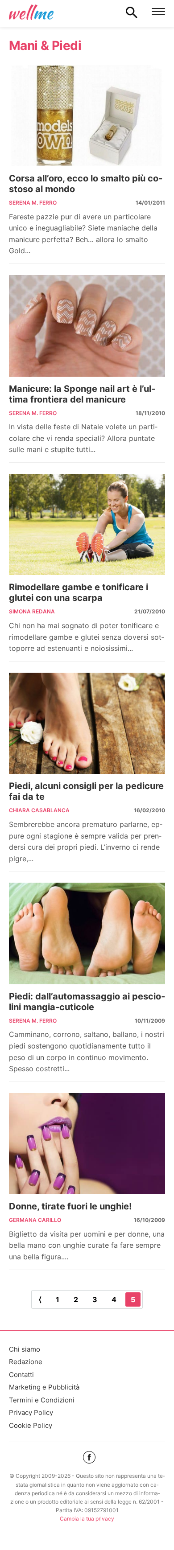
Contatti (21, 1374)
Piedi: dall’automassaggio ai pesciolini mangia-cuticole (87, 1001)
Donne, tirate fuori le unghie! (70, 1206)
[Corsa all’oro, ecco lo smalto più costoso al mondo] (87, 116)
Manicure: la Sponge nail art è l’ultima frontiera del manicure (82, 394)
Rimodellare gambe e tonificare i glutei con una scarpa (78, 592)
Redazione (25, 1361)
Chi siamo (24, 1349)
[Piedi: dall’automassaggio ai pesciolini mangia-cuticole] (87, 933)
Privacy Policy (31, 1412)
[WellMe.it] (31, 12)
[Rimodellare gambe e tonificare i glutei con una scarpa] (87, 525)
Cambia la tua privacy (87, 1518)
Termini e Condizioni (42, 1400)
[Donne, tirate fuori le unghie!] (87, 1144)
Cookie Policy (30, 1425)
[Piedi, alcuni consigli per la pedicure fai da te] (87, 723)
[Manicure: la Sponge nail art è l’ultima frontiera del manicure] (87, 326)
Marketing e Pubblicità (44, 1387)
